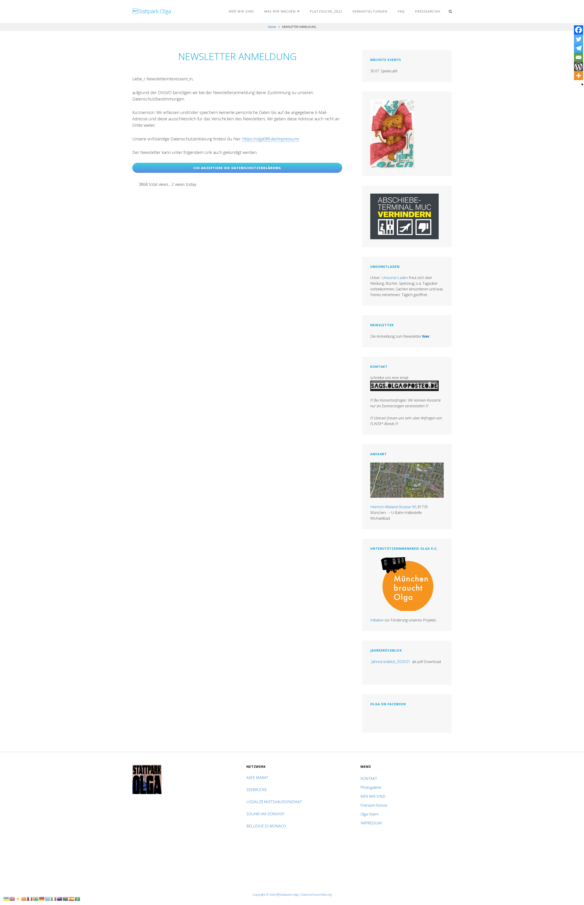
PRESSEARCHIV (427, 11)
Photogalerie (370, 787)
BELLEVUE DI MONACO (266, 826)
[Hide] (582, 84)
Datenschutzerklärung (316, 894)
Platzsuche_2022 (326, 11)
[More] (578, 75)
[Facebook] (578, 29)
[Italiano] (54, 898)
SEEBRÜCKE (257, 789)
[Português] (36, 898)
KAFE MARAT (257, 777)
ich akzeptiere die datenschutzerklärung (237, 168)
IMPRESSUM (371, 823)
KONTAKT (368, 778)
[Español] (72, 898)
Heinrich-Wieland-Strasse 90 (393, 506)
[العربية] (78, 898)
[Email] (578, 57)
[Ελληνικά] (48, 898)
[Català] (24, 898)
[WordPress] (578, 66)
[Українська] (6, 898)
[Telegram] (578, 48)
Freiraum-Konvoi (373, 805)
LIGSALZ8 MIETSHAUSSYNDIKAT (274, 801)
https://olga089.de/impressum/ (270, 139)
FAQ (401, 11)
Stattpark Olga (151, 11)
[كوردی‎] (18, 898)
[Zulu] (66, 898)
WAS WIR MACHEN (280, 11)
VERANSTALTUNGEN (369, 11)
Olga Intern (369, 814)
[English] (12, 898)
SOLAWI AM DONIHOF (265, 813)
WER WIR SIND (241, 11)
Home (272, 27)
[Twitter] (578, 39)
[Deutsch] (42, 898)
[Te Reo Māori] (60, 898)
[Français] (30, 898)
